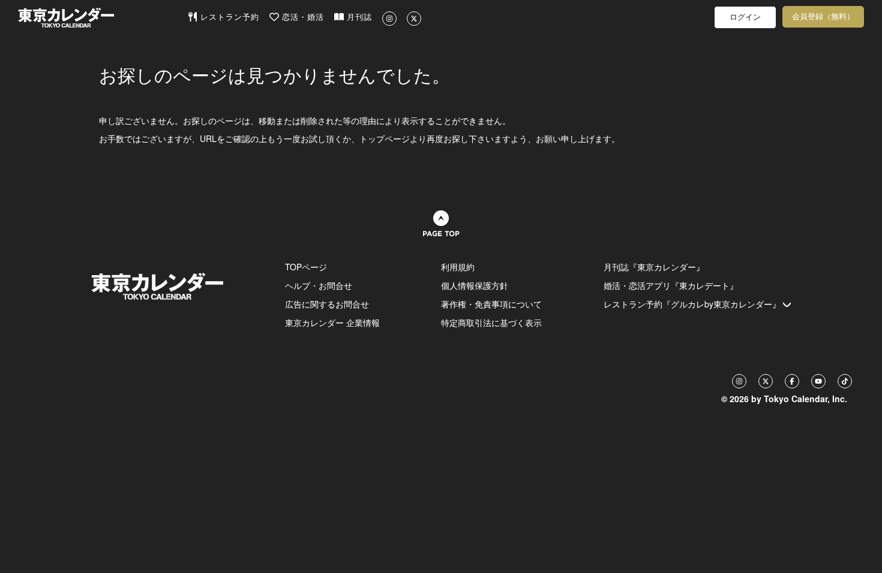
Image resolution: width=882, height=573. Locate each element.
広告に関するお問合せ (327, 304)
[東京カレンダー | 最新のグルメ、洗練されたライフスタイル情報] (102, 18)
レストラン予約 (228, 17)
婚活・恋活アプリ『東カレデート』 (671, 285)
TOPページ (306, 267)
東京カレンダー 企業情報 (332, 322)
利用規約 (458, 267)
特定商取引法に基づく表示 (491, 322)
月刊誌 (358, 17)
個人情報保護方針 (474, 285)
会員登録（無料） (823, 16)
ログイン (745, 17)
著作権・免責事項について (491, 304)
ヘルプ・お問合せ (318, 285)
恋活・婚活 (301, 17)
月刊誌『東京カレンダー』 (654, 267)
